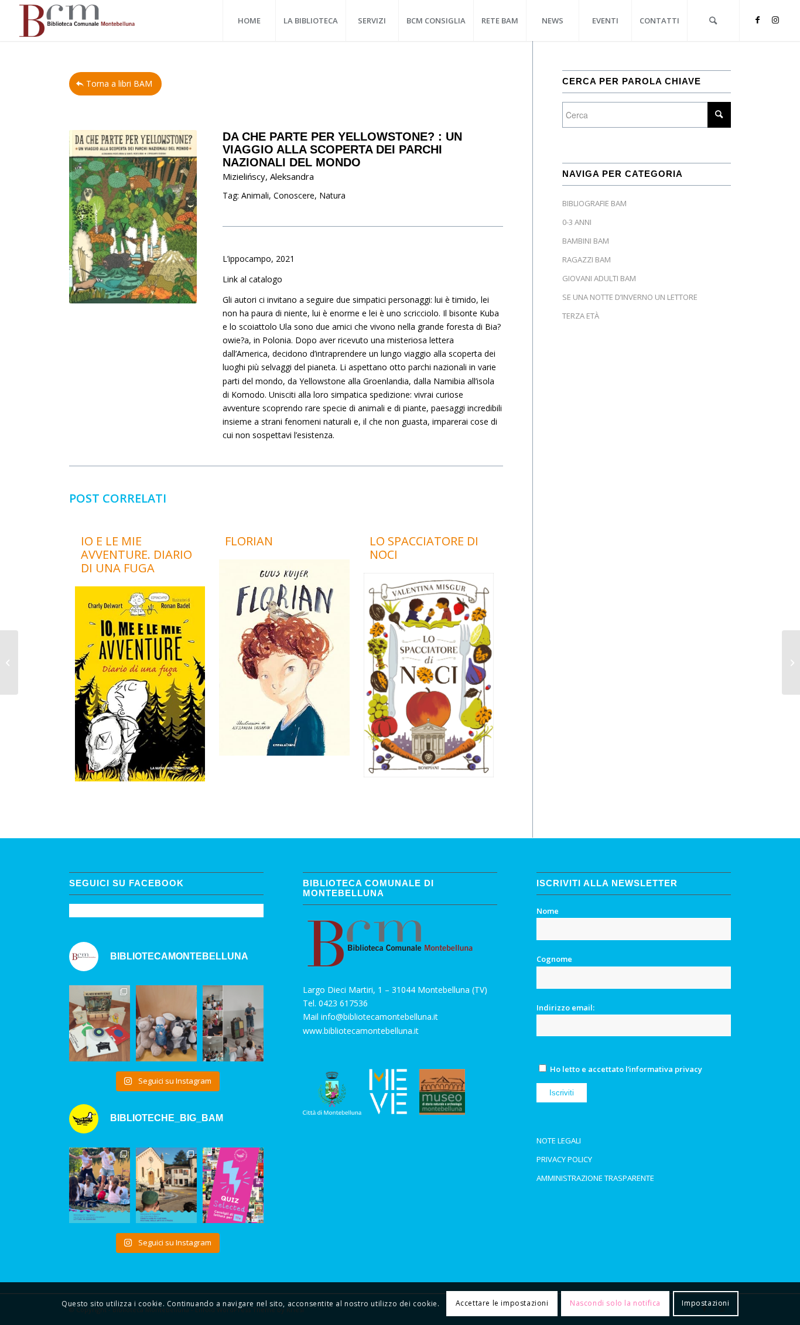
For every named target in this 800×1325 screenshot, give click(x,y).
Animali (255, 195)
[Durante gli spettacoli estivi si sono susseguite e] (166, 1186)
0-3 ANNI (577, 222)
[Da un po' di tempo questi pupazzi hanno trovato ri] (166, 1023)
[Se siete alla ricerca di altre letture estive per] (233, 1186)
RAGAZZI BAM (586, 259)
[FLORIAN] (284, 752)
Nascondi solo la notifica (615, 1303)
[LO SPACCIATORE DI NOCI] (429, 774)
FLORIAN (249, 541)
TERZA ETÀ (580, 315)
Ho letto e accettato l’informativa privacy (626, 1069)
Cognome (554, 959)
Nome (547, 911)
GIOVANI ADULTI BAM (599, 278)
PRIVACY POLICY (564, 1159)
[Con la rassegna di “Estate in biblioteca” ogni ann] (99, 1186)
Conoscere (293, 195)
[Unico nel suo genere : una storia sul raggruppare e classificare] (9, 662)
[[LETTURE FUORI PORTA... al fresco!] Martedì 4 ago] (233, 1023)
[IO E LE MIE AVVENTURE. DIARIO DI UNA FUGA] (140, 778)
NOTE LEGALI (558, 1140)
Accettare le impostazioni (502, 1303)
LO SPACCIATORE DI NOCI (424, 547)
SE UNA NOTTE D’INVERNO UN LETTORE (630, 297)
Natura (332, 195)
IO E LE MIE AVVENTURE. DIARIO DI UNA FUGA (136, 554)
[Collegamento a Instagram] (775, 20)
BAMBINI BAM (585, 240)
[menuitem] (249, 20)
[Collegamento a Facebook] (758, 20)
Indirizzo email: (565, 1007)
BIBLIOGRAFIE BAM (594, 203)
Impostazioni (705, 1303)
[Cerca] (713, 20)
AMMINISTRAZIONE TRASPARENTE (595, 1178)
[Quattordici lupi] (791, 662)
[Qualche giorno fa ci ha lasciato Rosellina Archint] (99, 1023)
